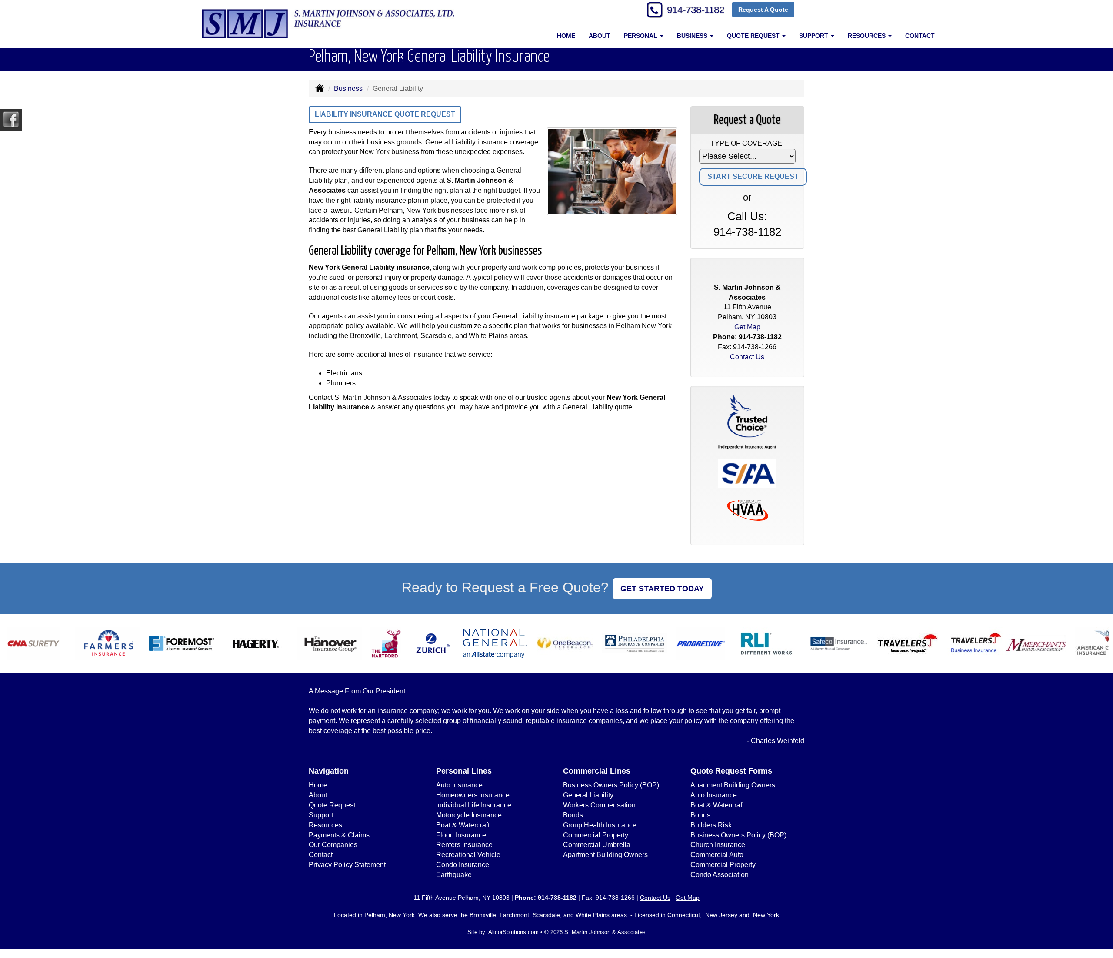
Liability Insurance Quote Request (385, 114)
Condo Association (719, 874)
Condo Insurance (462, 864)
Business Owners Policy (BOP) (611, 785)
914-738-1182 (695, 9)
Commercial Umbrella (596, 844)
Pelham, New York (389, 914)
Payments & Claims (339, 835)
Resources (325, 825)
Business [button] (693, 35)
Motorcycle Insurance (469, 815)
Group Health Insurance (599, 825)
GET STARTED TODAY (662, 588)
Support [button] (814, 35)
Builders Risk (711, 825)
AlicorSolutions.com (513, 932)
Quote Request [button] (754, 35)
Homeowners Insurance (473, 795)
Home (566, 35)
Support (321, 815)
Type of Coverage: (747, 143)
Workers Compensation (599, 805)
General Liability (588, 795)
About (599, 35)
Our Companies (333, 844)
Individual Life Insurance (473, 805)
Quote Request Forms (731, 771)
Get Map (747, 327)
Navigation (329, 771)
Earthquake (454, 874)
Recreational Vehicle (468, 854)
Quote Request (332, 805)
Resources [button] (867, 35)
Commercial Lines (596, 771)
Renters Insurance (464, 844)
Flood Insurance (461, 835)
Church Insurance (717, 844)
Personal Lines (464, 771)
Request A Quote (763, 9)
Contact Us (747, 357)
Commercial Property (595, 835)
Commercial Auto (716, 854)
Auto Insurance (459, 785)
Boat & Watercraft (463, 825)
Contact (920, 35)
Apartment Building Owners (605, 854)
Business (348, 88)
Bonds (573, 815)
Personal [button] (641, 35)
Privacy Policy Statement (347, 864)
